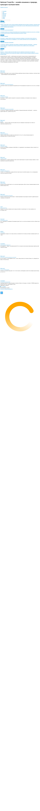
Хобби (3, 18)
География (4, 11)
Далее (4, 286)
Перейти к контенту (4, 7)
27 (2, 286)
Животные (4, 13)
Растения (4, 15)
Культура (4, 14)
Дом (3, 12)
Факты (3, 17)
